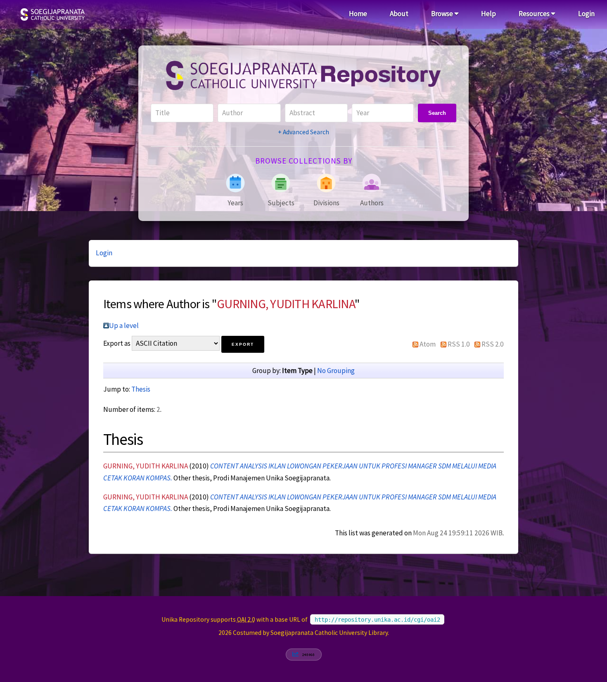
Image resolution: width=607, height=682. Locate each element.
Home (358, 13)
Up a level (124, 325)
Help (488, 13)
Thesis (140, 389)
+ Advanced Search (303, 132)
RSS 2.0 (492, 344)
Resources (535, 13)
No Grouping (336, 370)
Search (437, 113)
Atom (428, 344)
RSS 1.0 (459, 344)
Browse (442, 13)
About (399, 13)
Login (586, 13)
